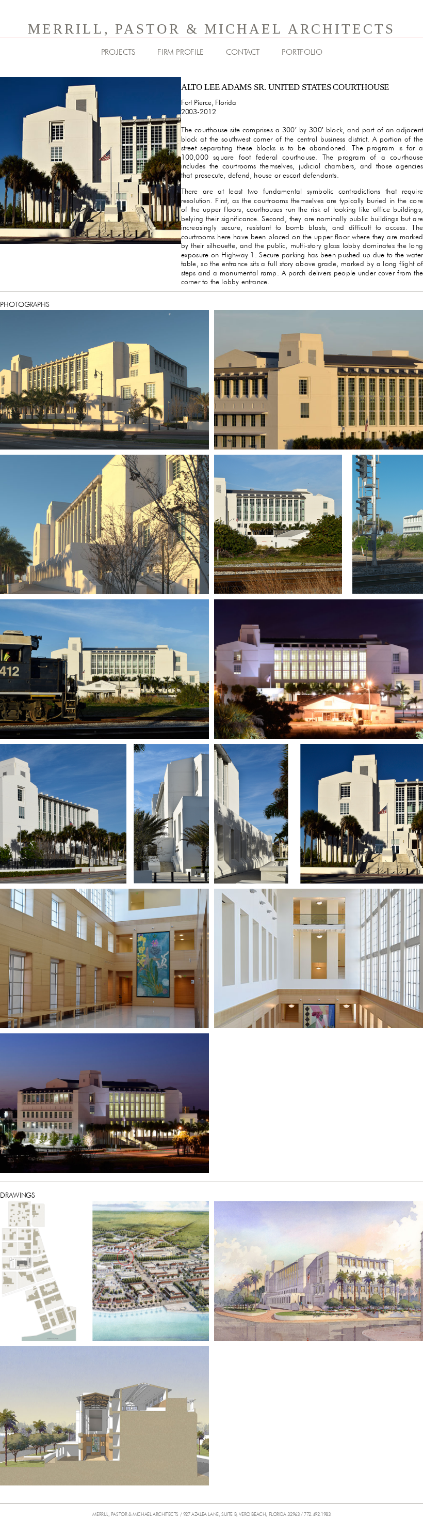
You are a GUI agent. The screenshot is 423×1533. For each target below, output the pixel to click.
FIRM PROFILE (180, 52)
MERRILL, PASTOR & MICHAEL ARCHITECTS (211, 29)
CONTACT (243, 52)
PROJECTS (118, 52)
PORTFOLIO (302, 52)
